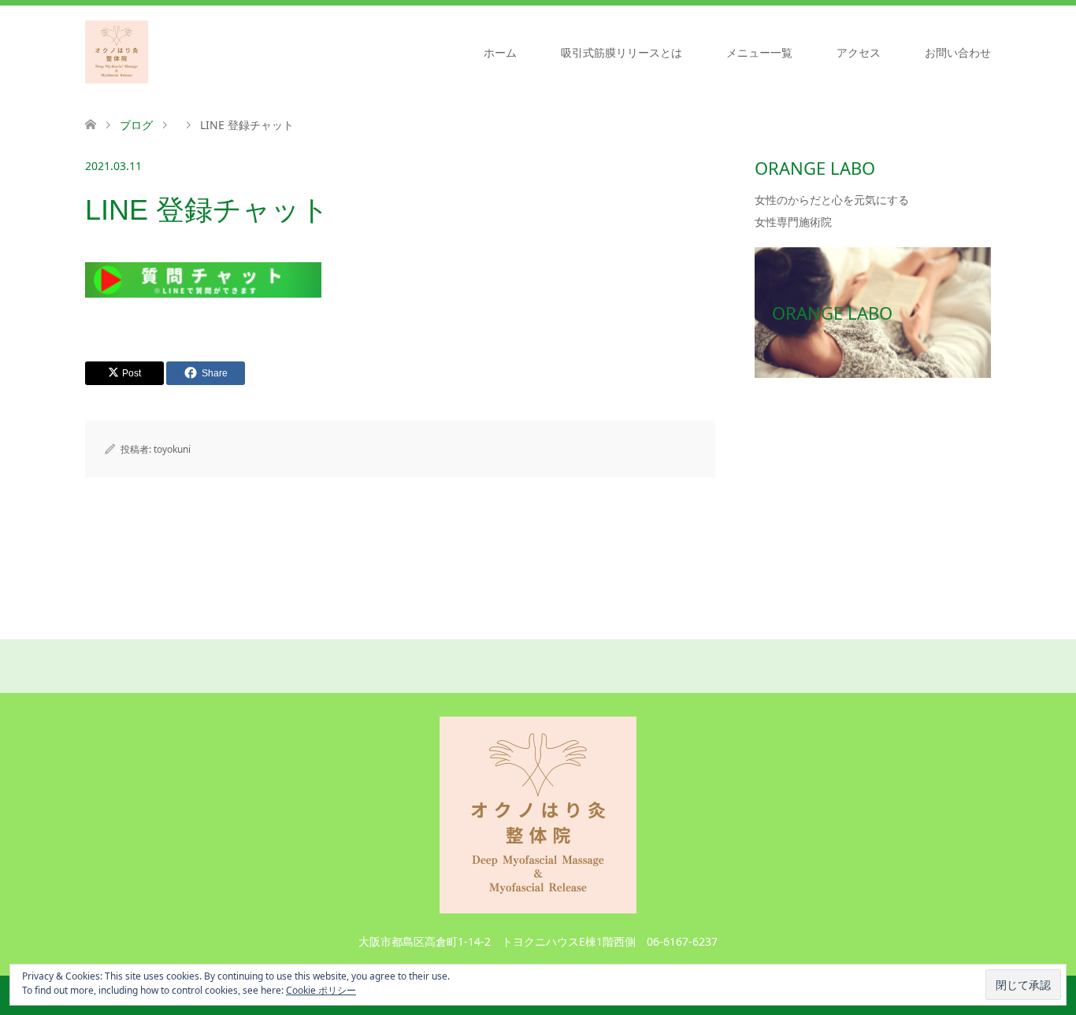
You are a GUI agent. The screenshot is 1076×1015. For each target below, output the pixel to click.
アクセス (859, 52)
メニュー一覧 (759, 52)
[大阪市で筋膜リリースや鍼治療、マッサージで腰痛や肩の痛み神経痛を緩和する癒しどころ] (116, 51)
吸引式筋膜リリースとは (621, 52)
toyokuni (172, 449)
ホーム (500, 52)
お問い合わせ (958, 52)
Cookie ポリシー (321, 990)
